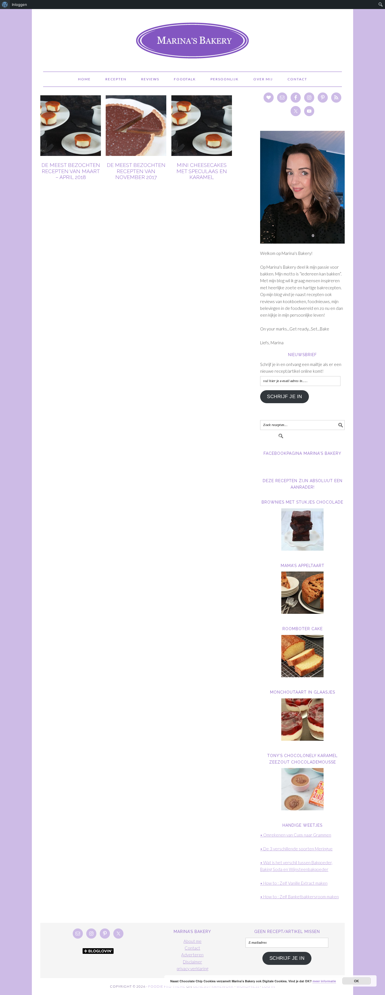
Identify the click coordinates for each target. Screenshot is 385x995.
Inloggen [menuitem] (19, 4)
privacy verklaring (192, 968)
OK (356, 980)
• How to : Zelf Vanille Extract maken (294, 883)
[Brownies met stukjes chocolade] (302, 529)
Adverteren (192, 954)
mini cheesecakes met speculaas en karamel (201, 171)
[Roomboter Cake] (302, 656)
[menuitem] (5, 4)
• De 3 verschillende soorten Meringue (296, 848)
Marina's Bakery (192, 38)
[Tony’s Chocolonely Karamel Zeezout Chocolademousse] (302, 789)
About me (192, 941)
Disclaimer (192, 961)
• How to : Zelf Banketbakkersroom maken (299, 896)
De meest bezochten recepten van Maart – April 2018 (70, 171)
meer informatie (324, 981)
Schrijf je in (284, 396)
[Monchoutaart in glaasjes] (302, 719)
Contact (192, 947)
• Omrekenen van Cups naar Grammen (295, 834)
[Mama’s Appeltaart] (302, 593)
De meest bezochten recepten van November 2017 (136, 171)
